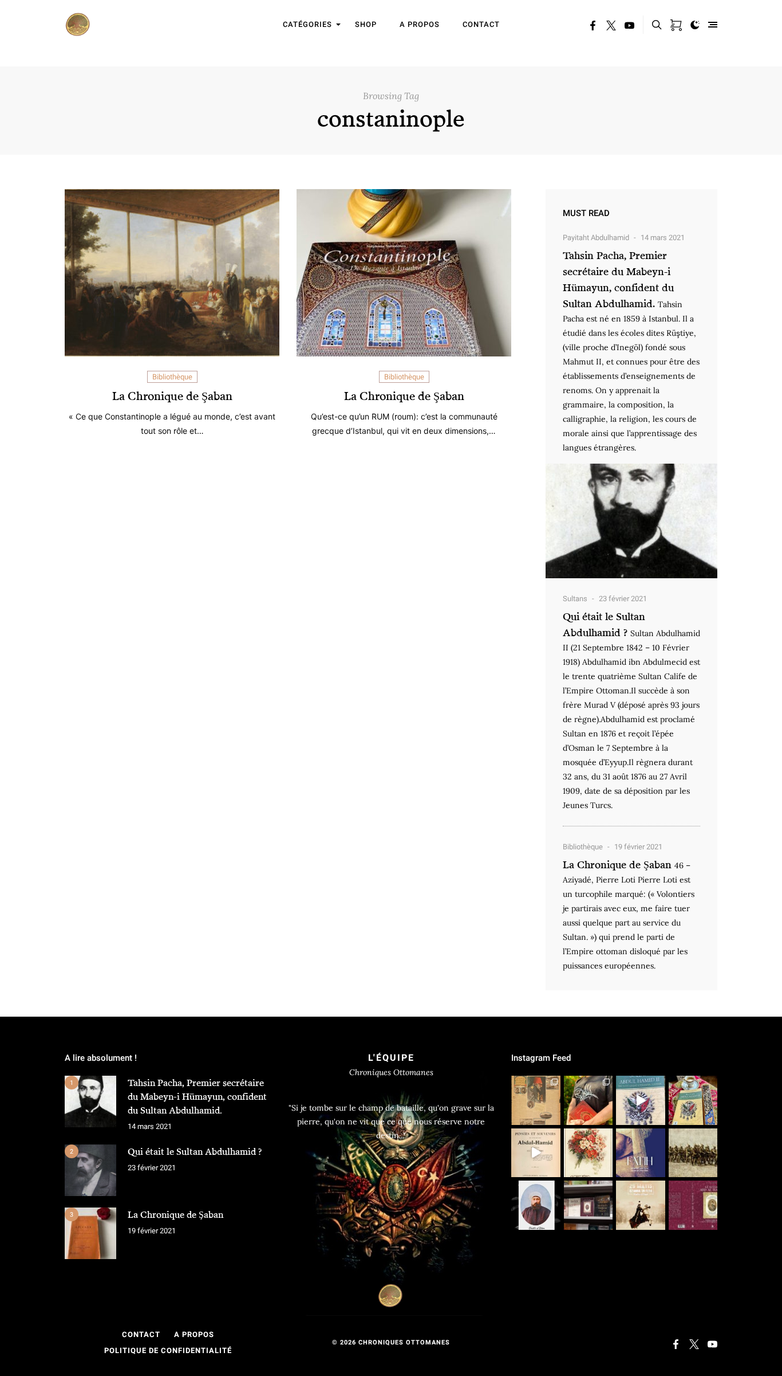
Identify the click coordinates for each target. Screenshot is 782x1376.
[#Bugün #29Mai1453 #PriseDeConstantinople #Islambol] (640, 1205)
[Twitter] (611, 27)
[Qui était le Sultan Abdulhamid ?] (90, 1170)
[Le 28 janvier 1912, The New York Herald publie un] (535, 1100)
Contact (481, 24)
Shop (366, 24)
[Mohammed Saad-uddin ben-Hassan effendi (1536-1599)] (640, 1153)
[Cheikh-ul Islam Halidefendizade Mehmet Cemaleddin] (535, 1205)
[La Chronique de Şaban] (90, 1233)
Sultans (575, 598)
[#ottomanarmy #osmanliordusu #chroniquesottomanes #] (693, 1153)
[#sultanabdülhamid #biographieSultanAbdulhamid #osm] (588, 1205)
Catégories (307, 24)
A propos (420, 24)
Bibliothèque (172, 377)
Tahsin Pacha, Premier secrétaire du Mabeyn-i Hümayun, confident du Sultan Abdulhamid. (197, 1096)
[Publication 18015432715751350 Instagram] (535, 1153)
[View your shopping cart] (676, 23)
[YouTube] (629, 27)
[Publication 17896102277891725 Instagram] (640, 1100)
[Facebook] (593, 27)
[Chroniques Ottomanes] (78, 24)
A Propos (194, 1334)
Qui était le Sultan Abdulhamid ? (195, 1151)
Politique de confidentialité (168, 1350)
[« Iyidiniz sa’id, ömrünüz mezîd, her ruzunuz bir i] (588, 1153)
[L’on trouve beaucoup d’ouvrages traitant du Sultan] (693, 1100)
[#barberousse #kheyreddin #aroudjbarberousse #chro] (588, 1100)
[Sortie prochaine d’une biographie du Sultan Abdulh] (693, 1205)
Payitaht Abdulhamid (596, 237)
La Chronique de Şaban (172, 396)
